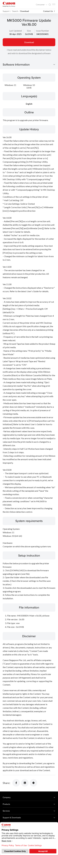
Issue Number (42, 30)
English (29, 103)
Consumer (40, 5)
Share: (6, 782)
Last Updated (15, 30)
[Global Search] (50, 5)
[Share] (16, 783)
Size (29, 30)
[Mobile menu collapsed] (53, 4)
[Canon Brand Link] (9, 4)
